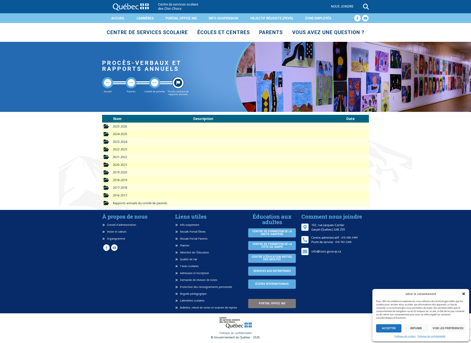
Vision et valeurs (116, 231)
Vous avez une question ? (328, 32)
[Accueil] (107, 82)
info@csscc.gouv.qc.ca (326, 251)
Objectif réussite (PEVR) (271, 18)
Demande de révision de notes (198, 280)
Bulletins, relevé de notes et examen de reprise (208, 307)
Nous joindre (342, 6)
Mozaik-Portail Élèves (192, 231)
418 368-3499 (349, 237)
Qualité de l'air (188, 259)
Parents (271, 32)
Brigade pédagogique (193, 293)
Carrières (145, 18)
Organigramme (115, 238)
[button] (463, 294)
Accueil (118, 18)
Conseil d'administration (121, 225)
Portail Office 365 (181, 18)
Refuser (416, 328)
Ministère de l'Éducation (194, 252)
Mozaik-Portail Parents (193, 238)
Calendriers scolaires (192, 300)
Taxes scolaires (189, 266)
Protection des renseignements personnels (205, 287)
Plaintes (184, 245)
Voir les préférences (448, 328)
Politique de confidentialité (431, 336)
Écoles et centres (223, 32)
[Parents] (131, 82)
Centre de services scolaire (147, 32)
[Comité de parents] (154, 82)
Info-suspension (223, 18)
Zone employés (318, 18)
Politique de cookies (405, 336)
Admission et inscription (194, 273)
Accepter (389, 328)
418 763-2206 (343, 242)
